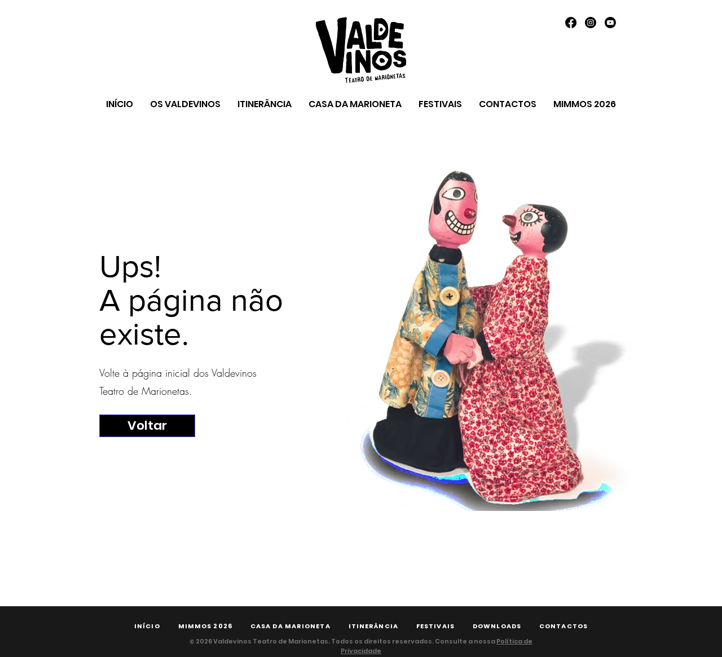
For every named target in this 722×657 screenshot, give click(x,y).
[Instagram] (590, 22)
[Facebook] (570, 22)
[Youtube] (610, 22)
